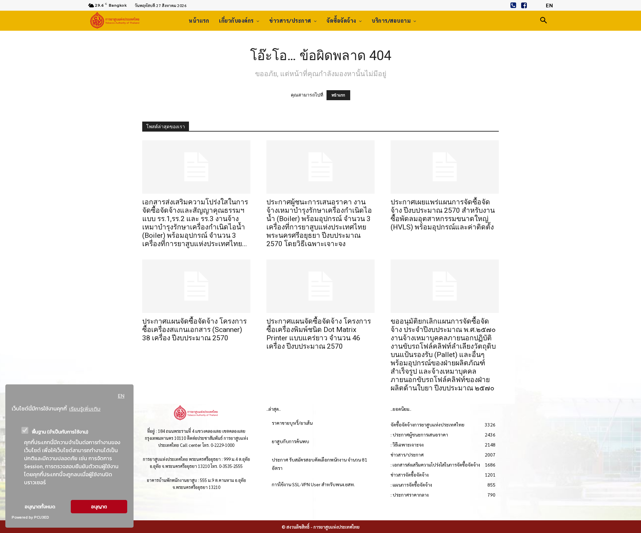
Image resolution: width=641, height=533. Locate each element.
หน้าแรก (338, 95)
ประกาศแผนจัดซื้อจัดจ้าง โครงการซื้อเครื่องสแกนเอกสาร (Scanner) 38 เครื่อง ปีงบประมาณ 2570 (194, 329)
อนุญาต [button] (99, 506)
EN (121, 396)
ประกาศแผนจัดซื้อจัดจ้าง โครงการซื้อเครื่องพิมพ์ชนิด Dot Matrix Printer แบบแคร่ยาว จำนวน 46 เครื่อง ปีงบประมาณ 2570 (318, 333)
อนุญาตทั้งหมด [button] (40, 506)
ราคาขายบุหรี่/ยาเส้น (292, 423)
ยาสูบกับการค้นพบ (290, 441)
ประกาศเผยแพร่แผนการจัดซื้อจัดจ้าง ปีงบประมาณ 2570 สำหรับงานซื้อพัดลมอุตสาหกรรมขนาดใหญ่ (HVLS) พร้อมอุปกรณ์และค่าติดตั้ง (443, 214)
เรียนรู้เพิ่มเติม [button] (84, 409)
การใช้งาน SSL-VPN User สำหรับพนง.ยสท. (313, 484)
